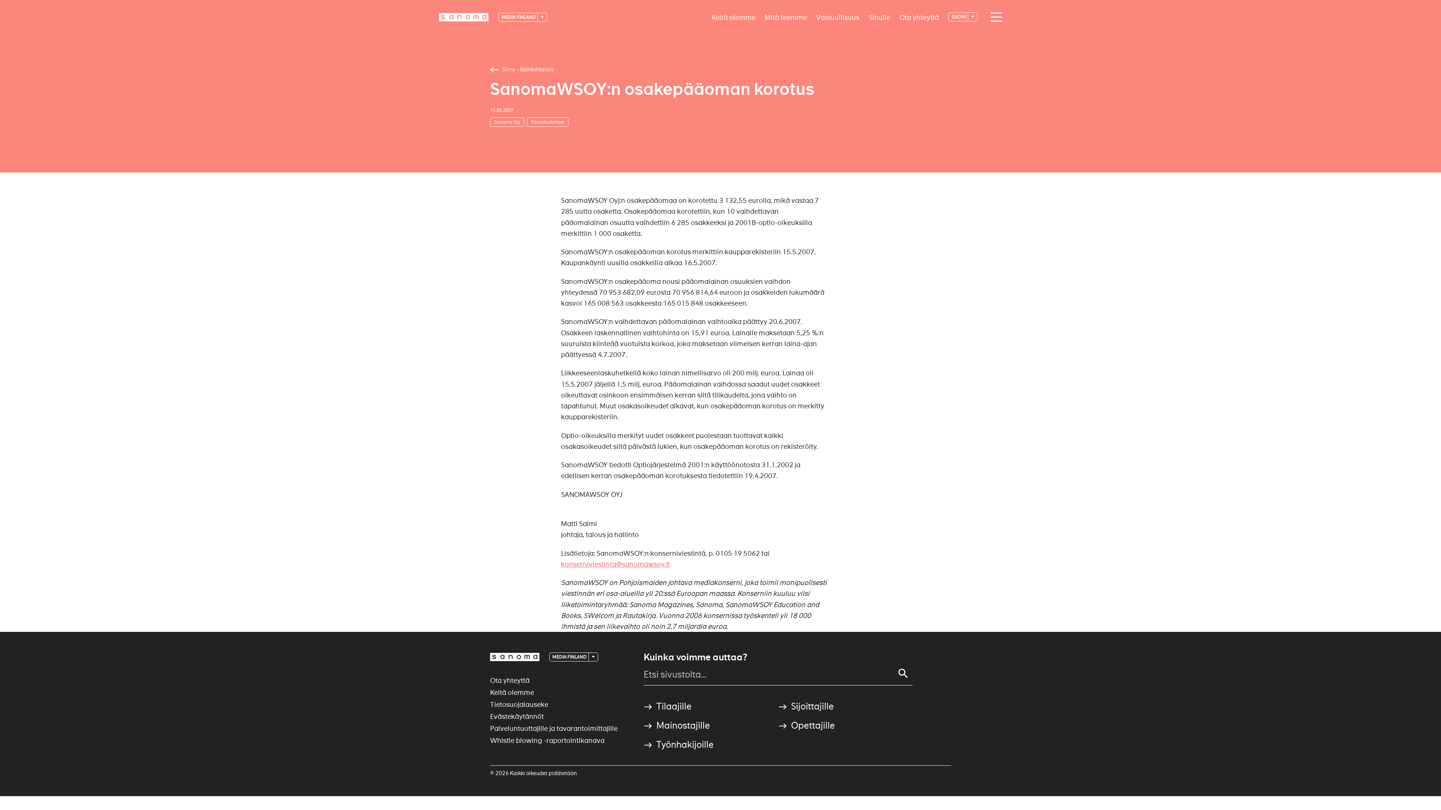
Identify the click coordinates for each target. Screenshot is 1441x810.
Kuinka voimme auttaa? (695, 657)
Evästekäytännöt (517, 716)
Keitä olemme (733, 17)
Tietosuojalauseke (519, 704)
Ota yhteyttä (919, 17)
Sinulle (879, 17)
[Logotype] (515, 657)
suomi (959, 17)
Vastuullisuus (837, 17)
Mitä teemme (786, 17)
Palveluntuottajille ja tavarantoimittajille (554, 728)
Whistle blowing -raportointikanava (547, 740)
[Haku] (903, 673)
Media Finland (519, 17)
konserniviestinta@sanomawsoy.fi (615, 564)
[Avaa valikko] (994, 17)
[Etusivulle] (464, 17)
